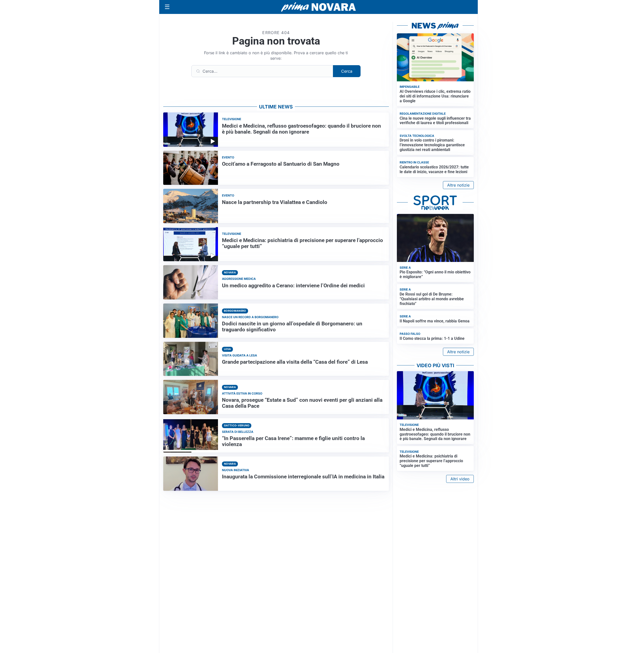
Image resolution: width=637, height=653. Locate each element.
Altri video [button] (460, 478)
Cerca (346, 71)
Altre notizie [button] (458, 185)
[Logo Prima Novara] (318, 7)
